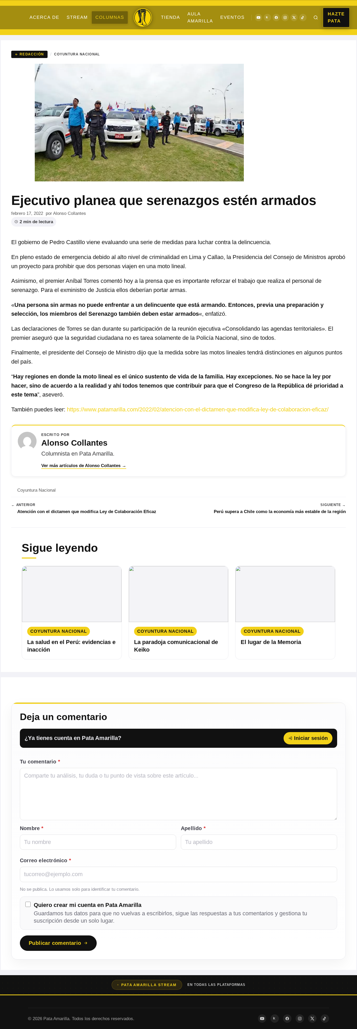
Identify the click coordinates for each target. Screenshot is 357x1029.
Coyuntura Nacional (77, 54)
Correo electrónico (45, 860)
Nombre (32, 828)
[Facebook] (276, 17)
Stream (77, 17)
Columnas (109, 17)
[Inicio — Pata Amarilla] (142, 17)
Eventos (232, 17)
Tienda (170, 17)
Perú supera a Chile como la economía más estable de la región (280, 511)
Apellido (193, 828)
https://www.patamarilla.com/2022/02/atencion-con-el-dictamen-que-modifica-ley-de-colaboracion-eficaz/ (198, 409)
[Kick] (267, 17)
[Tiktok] (303, 17)
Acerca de (44, 17)
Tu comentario (40, 761)
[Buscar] (316, 17)
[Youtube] (258, 17)
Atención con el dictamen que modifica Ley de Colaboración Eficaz (86, 511)
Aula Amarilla (200, 18)
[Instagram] (285, 17)
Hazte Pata (336, 18)
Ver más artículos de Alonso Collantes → (83, 465)
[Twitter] (294, 17)
